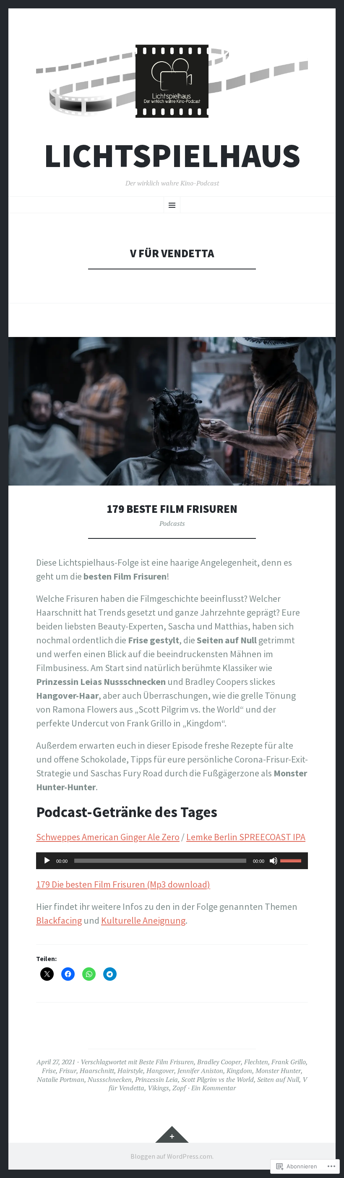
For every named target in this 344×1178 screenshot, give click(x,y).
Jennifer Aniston (200, 1070)
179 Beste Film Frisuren (172, 509)
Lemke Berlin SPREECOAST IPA (245, 837)
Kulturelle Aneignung (143, 920)
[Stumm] (273, 861)
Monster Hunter (278, 1070)
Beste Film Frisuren (166, 1061)
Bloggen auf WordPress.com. (172, 1156)
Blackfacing (59, 920)
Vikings (158, 1087)
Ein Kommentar (213, 1087)
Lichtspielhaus (172, 155)
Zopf (179, 1087)
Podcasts (172, 523)
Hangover (160, 1070)
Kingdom (239, 1070)
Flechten (256, 1061)
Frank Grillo (288, 1061)
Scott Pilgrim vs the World (217, 1079)
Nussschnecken (110, 1079)
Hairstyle (130, 1070)
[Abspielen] (47, 861)
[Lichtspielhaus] (172, 81)
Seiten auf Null (278, 1079)
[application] (172, 860)
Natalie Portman (60, 1079)
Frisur (67, 1070)
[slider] (292, 859)
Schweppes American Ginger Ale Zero (108, 837)
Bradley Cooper (219, 1061)
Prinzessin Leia (156, 1079)
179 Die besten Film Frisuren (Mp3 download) (123, 884)
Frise (49, 1070)
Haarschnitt (97, 1070)
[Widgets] (172, 1134)
